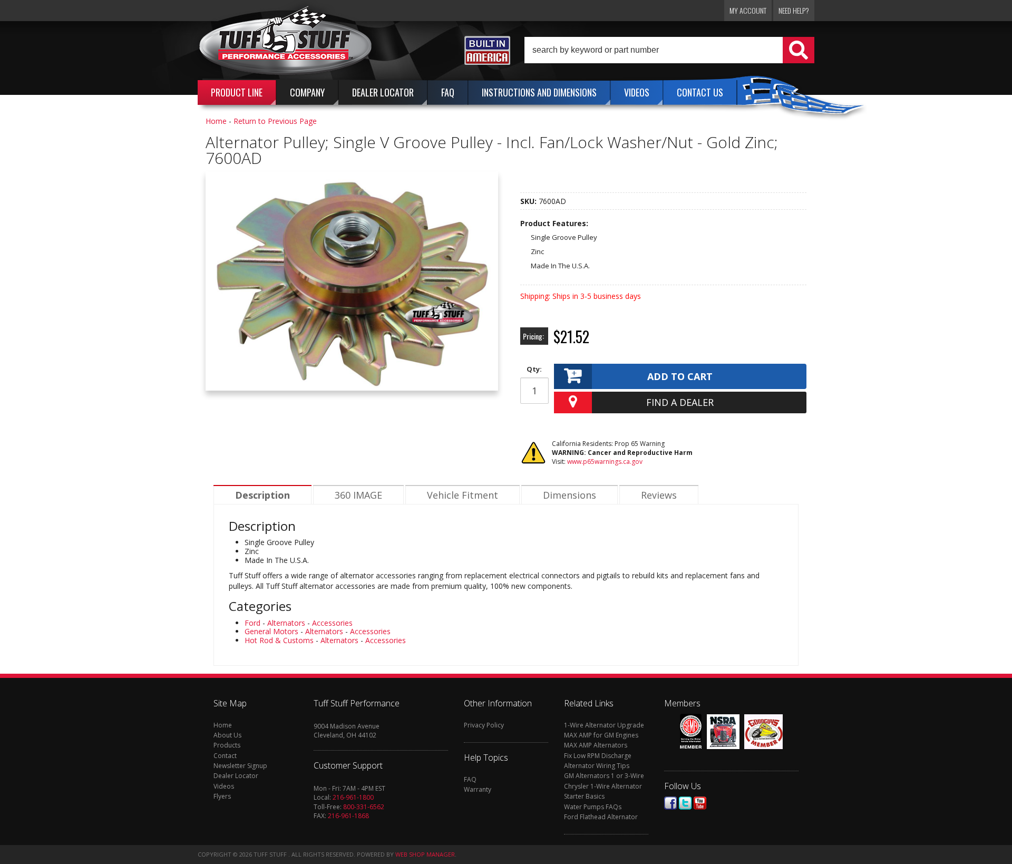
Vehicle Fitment (462, 495)
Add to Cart (680, 376)
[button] (669, 50)
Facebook (670, 803)
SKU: (529, 201)
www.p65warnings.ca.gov (605, 461)
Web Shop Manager (425, 854)
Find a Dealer (680, 402)
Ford (252, 623)
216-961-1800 (353, 797)
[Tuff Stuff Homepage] (286, 44)
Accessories (332, 623)
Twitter (685, 803)
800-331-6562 (363, 806)
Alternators (286, 623)
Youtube (700, 803)
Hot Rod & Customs (279, 640)
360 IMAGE (358, 495)
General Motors (271, 631)
